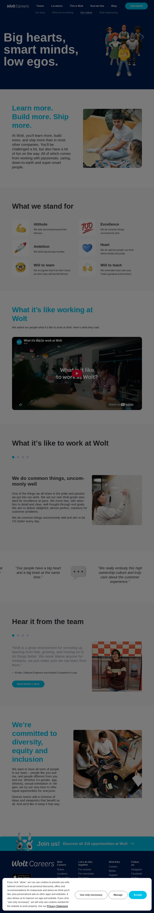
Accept (138, 895)
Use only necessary (91, 895)
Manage (118, 895)
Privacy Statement (57, 906)
